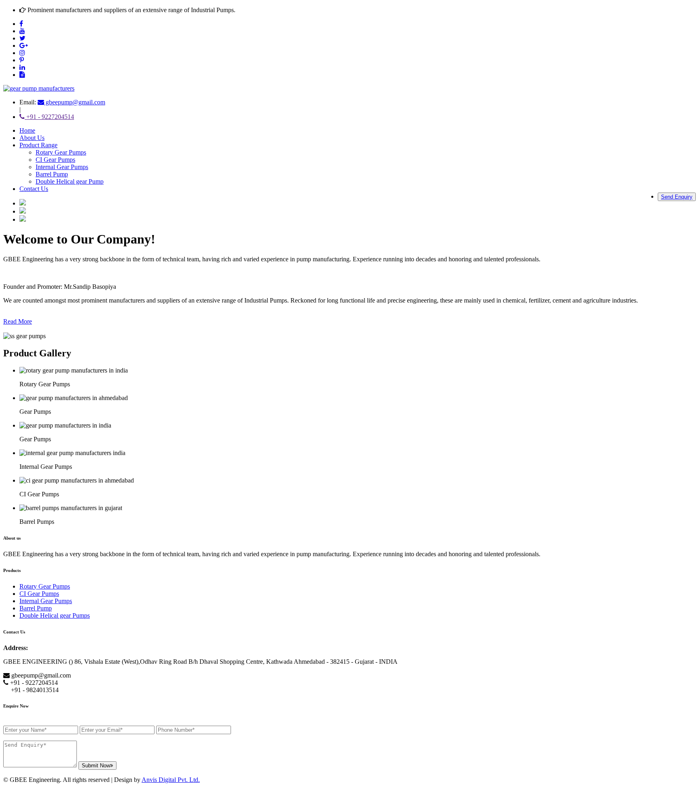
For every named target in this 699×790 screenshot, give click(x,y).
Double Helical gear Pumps (54, 615)
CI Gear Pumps (55, 159)
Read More (17, 321)
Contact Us (33, 188)
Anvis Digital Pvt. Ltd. (171, 779)
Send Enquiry (677, 197)
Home (27, 130)
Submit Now (96, 765)
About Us (31, 137)
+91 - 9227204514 (49, 116)
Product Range (38, 145)
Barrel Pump (52, 174)
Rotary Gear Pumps (61, 152)
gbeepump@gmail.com (74, 102)
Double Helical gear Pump (70, 181)
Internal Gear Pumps (62, 166)
